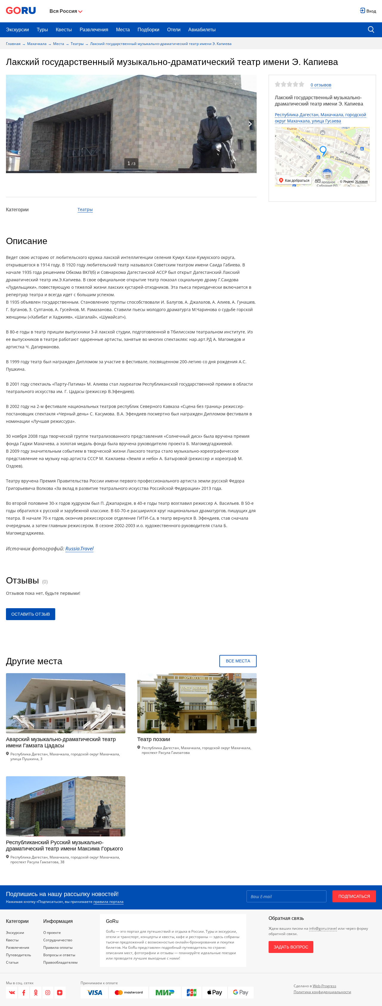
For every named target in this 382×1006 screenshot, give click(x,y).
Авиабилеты (202, 29)
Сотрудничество (57, 940)
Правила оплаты (58, 947)
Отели (174, 29)
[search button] (371, 30)
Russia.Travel (79, 548)
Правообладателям (60, 962)
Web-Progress (324, 985)
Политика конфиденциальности (322, 991)
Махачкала (37, 43)
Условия (361, 181)
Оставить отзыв (30, 614)
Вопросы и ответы (59, 954)
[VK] (12, 993)
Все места (238, 661)
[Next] (250, 124)
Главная (13, 43)
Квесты (64, 29)
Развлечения (94, 29)
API (318, 180)
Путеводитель (18, 954)
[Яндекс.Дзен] (60, 993)
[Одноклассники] (36, 993)
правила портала (108, 901)
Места (123, 29)
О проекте (52, 932)
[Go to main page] (21, 11)
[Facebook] (24, 993)
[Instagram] (48, 993)
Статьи (12, 962)
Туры (42, 29)
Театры (77, 43)
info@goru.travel (323, 928)
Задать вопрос (291, 947)
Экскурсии (17, 29)
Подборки (148, 29)
